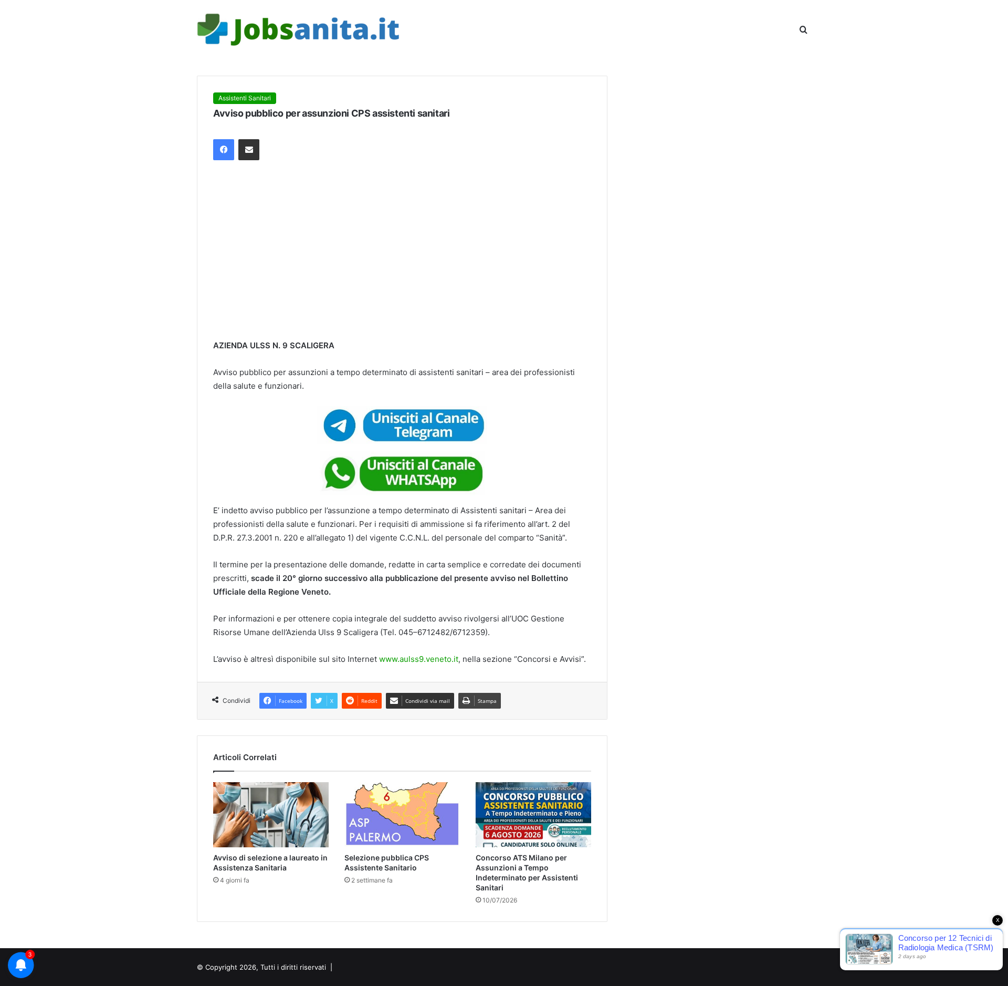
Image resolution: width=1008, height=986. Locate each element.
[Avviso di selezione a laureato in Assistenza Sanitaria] (271, 814)
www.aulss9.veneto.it (418, 659)
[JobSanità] (299, 30)
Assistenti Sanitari (244, 98)
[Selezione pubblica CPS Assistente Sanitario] (402, 814)
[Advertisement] (402, 249)
